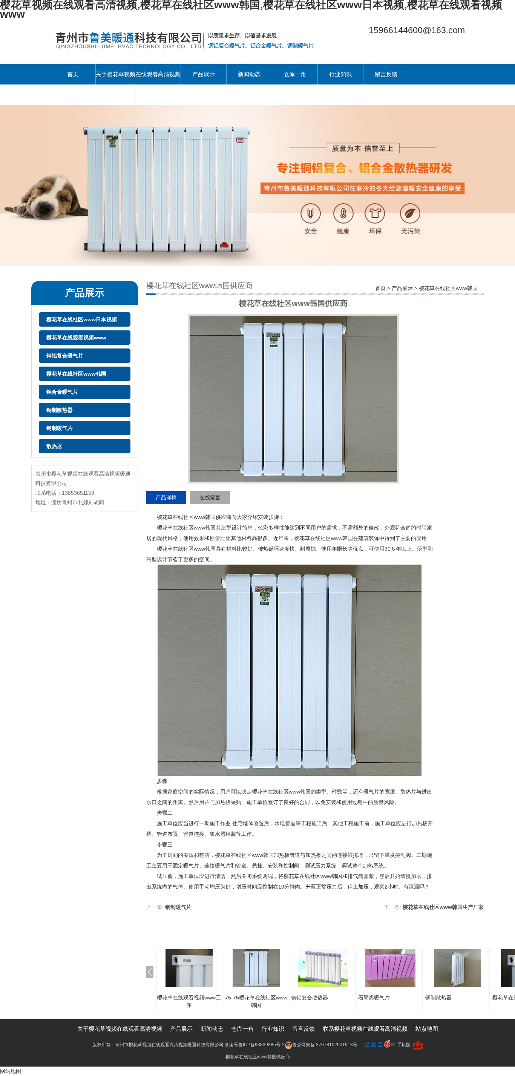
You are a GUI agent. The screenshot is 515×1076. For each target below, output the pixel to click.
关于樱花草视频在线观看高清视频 (138, 74)
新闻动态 (249, 74)
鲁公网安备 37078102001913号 (324, 1044)
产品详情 (166, 497)
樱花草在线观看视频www (76, 338)
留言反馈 (386, 74)
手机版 (404, 1044)
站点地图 (426, 1028)
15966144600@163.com (417, 30)
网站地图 (10, 1071)
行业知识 (340, 74)
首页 (72, 74)
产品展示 (203, 74)
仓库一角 (295, 74)
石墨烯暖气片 (374, 998)
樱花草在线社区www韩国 (76, 374)
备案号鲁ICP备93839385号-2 (255, 1044)
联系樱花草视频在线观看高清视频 (92, 94)
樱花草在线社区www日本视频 (81, 319)
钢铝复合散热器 (309, 998)
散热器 (54, 446)
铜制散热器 (59, 410)
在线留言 (210, 497)
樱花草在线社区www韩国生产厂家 (443, 907)
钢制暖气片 (59, 428)
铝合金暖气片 (62, 392)
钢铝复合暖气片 (64, 356)
